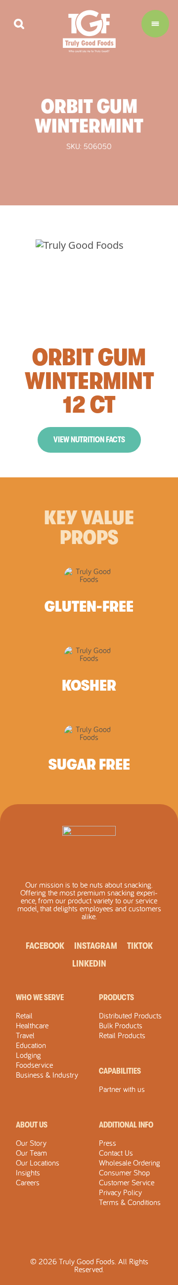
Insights (28, 1172)
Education (31, 1045)
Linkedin (89, 964)
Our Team (31, 1153)
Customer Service (126, 1182)
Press (107, 1143)
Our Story (31, 1143)
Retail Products (122, 1035)
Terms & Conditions (130, 1202)
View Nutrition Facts (89, 439)
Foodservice (34, 1065)
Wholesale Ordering (129, 1163)
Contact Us (116, 1153)
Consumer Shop (124, 1172)
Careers (28, 1182)
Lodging (28, 1055)
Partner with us (122, 1089)
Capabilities (120, 1071)
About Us (31, 1125)
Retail (24, 1015)
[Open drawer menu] (155, 24)
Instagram (95, 946)
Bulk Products (120, 1025)
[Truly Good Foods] (89, 31)
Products (116, 998)
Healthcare (32, 1025)
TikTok (140, 946)
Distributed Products (130, 1015)
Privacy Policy (120, 1192)
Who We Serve (40, 998)
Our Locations (37, 1163)
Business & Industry (47, 1075)
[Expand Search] (19, 24)
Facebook (45, 946)
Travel (25, 1035)
